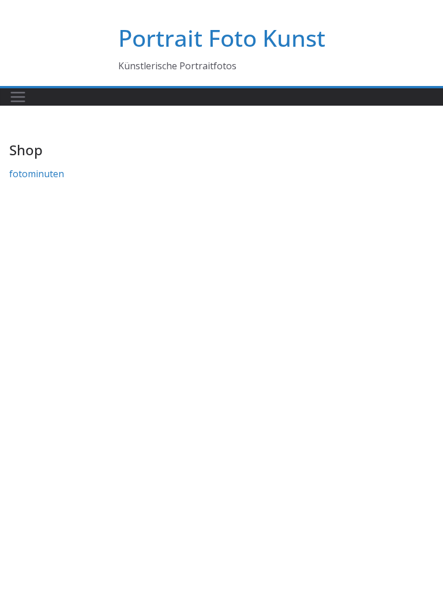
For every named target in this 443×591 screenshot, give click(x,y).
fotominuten (36, 173)
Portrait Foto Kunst (221, 38)
